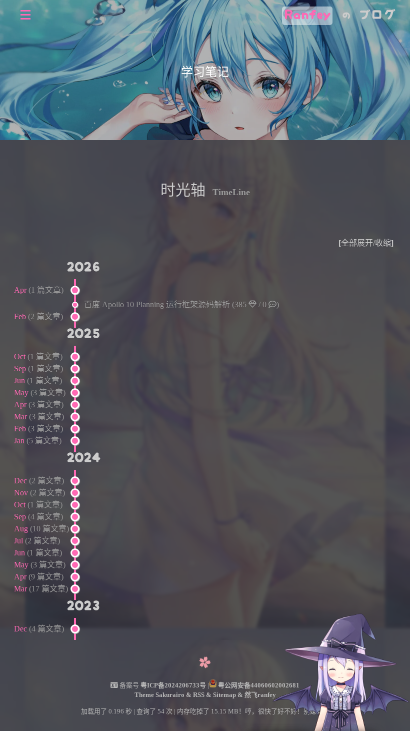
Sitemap (225, 694)
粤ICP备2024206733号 (173, 685)
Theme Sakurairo (160, 694)
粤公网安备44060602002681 (259, 685)
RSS (199, 694)
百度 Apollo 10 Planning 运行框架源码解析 (181, 304)
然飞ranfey (260, 694)
